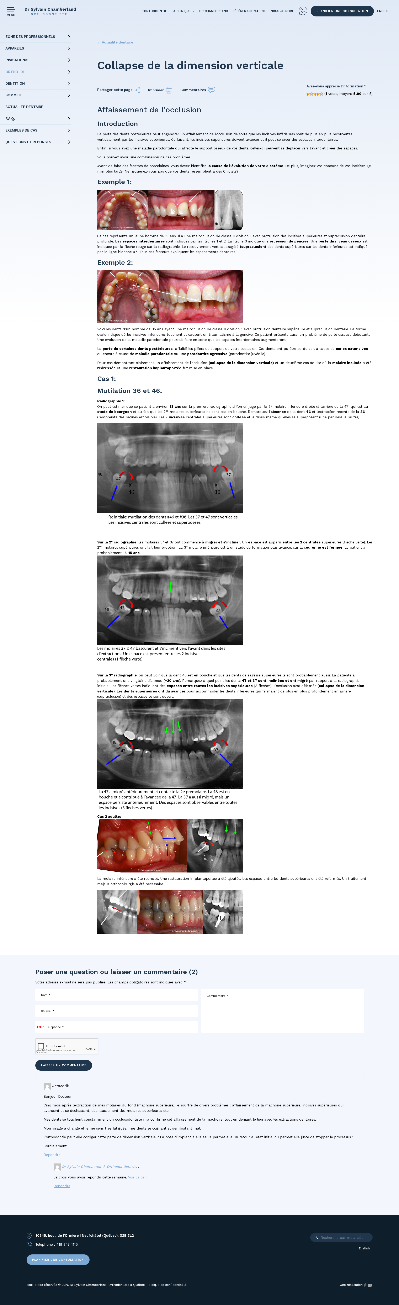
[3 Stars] (314, 94)
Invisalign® (16, 60)
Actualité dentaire (24, 107)
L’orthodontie (154, 11)
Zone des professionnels (30, 37)
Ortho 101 (14, 72)
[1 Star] (308, 94)
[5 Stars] (321, 94)
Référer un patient (249, 11)
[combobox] (40, 1027)
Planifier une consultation (342, 11)
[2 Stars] (311, 94)
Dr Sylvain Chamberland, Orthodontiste (96, 1167)
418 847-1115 (303, 11)
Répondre (52, 1155)
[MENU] (12, 9)
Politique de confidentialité (167, 1285)
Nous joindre (282, 11)
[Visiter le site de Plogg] (368, 1285)
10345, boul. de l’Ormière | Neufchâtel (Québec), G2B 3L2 (85, 1235)
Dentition (15, 83)
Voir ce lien (137, 1177)
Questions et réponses (28, 142)
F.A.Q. (10, 119)
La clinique (181, 11)
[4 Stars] (318, 94)
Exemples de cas (21, 130)
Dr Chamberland (213, 11)
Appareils (14, 48)
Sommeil (13, 95)
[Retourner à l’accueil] (52, 11)
